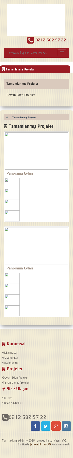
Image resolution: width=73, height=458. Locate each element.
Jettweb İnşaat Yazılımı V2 (27, 52)
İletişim (7, 397)
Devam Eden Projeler (20, 95)
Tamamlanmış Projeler (22, 84)
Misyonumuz (10, 362)
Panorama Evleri (20, 173)
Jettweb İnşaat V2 (40, 444)
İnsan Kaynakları (13, 402)
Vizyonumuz (10, 357)
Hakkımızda (10, 352)
